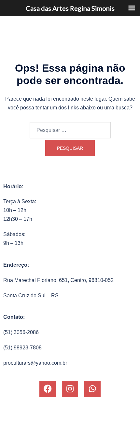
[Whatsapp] (92, 389)
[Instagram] (70, 389)
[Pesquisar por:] (70, 130)
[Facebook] (47, 389)
